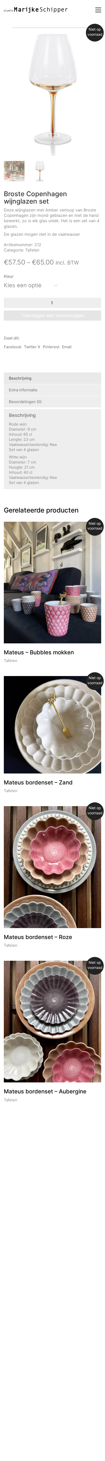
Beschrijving (20, 378)
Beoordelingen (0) (25, 401)
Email (67, 346)
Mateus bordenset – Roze (38, 937)
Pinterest (51, 346)
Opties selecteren (20, 661)
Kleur (9, 276)
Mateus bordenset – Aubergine (45, 1091)
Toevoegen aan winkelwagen (52, 315)
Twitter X (32, 346)
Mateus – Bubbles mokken (39, 652)
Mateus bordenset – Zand (38, 782)
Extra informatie (23, 390)
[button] (98, 10)
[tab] (52, 378)
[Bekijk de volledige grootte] (44, 35)
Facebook (12, 346)
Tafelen (32, 250)
